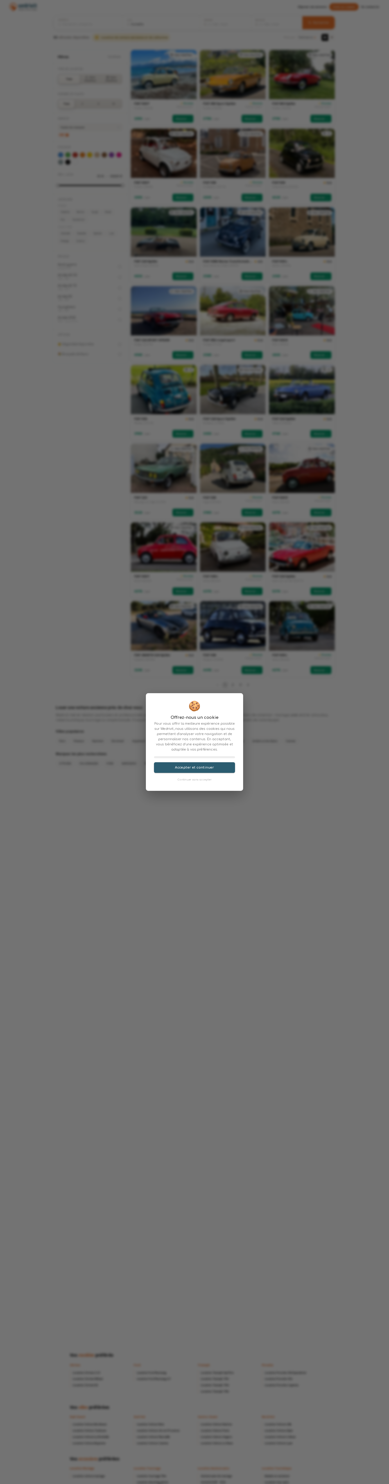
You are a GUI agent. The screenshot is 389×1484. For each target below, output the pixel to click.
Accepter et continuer (194, 767)
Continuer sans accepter (194, 779)
